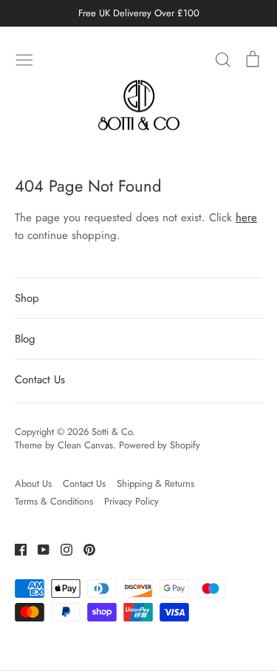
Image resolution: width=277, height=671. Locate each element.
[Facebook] (15, 548)
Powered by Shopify (159, 445)
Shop (27, 298)
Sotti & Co (112, 432)
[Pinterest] (83, 548)
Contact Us (40, 379)
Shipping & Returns (155, 483)
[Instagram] (60, 548)
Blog (25, 339)
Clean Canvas (85, 445)
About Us (33, 483)
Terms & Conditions (54, 501)
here (246, 217)
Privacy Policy (131, 501)
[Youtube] (38, 548)
